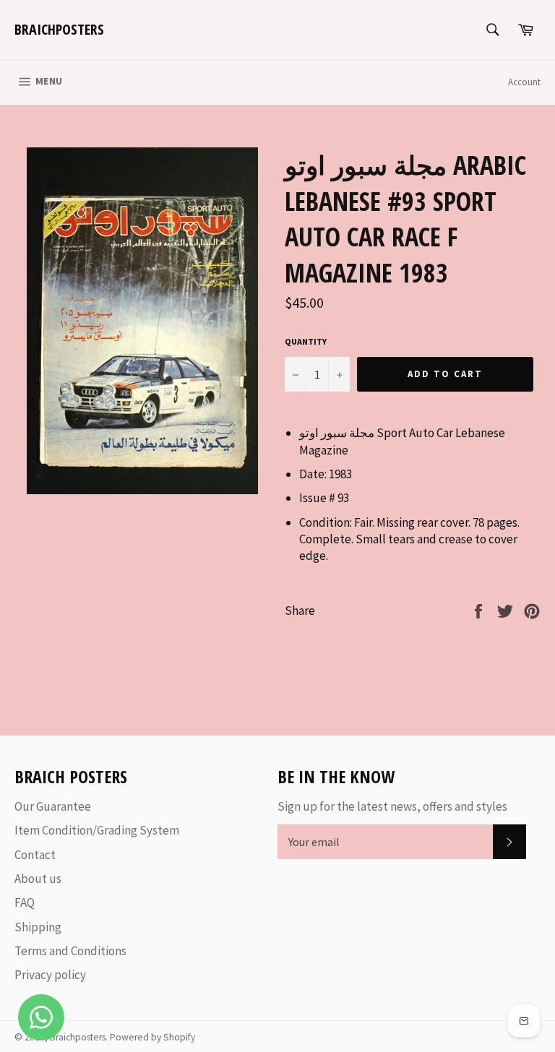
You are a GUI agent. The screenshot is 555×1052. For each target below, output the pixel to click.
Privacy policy (50, 975)
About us (37, 879)
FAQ (24, 902)
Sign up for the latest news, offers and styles (392, 806)
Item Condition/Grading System (96, 830)
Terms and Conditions (70, 951)
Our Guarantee (52, 806)
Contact (35, 855)
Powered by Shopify (152, 1037)
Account (524, 82)
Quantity (306, 341)
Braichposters (59, 29)
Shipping (37, 927)
